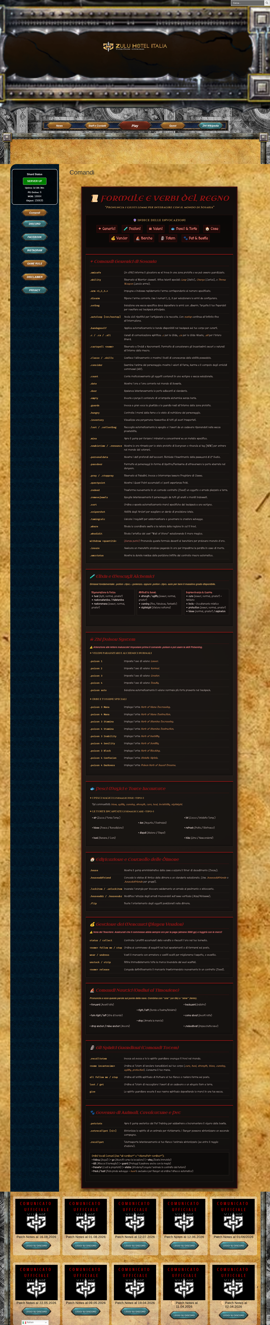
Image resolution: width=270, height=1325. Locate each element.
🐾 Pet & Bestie (195, 238)
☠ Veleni (156, 229)
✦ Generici (106, 229)
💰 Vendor (119, 238)
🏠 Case (211, 229)
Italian (30, 1322)
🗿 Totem (167, 238)
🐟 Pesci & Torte (184, 229)
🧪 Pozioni (132, 229)
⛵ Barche (144, 238)
